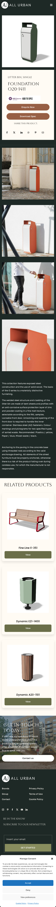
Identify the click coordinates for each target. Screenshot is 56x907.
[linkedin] (27, 810)
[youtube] (22, 810)
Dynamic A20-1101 (28, 695)
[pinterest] (8, 810)
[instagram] (3, 810)
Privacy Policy (33, 903)
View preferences (28, 897)
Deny (28, 890)
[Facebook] (7, 132)
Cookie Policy (21, 903)
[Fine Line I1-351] (28, 518)
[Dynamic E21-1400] (28, 592)
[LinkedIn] (21, 132)
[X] (14, 132)
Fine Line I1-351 (28, 548)
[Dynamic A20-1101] (28, 665)
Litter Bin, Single (20, 77)
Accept (28, 883)
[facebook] (12, 810)
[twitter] (17, 810)
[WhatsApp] (28, 132)
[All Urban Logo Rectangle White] (16, 2)
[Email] (43, 132)
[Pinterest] (35, 132)
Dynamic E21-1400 (28, 621)
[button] (52, 858)
